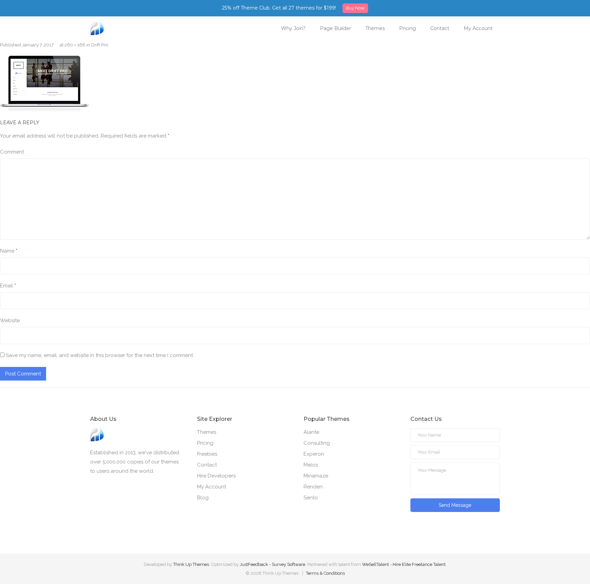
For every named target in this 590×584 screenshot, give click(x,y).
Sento (311, 498)
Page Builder (335, 28)
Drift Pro (99, 44)
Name (8, 251)
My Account (478, 28)
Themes (375, 28)
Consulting (317, 443)
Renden (313, 487)
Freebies (207, 454)
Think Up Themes (191, 564)
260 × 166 (75, 44)
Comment (12, 152)
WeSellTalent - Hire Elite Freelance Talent (404, 564)
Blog (203, 498)
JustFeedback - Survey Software (272, 564)
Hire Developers (216, 476)
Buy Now (355, 8)
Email (8, 286)
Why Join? (293, 28)
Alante (311, 432)
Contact (439, 28)
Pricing (407, 28)
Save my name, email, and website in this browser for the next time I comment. (100, 355)
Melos (311, 465)
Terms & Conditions (325, 573)
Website (10, 320)
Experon (314, 454)
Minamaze (316, 476)
